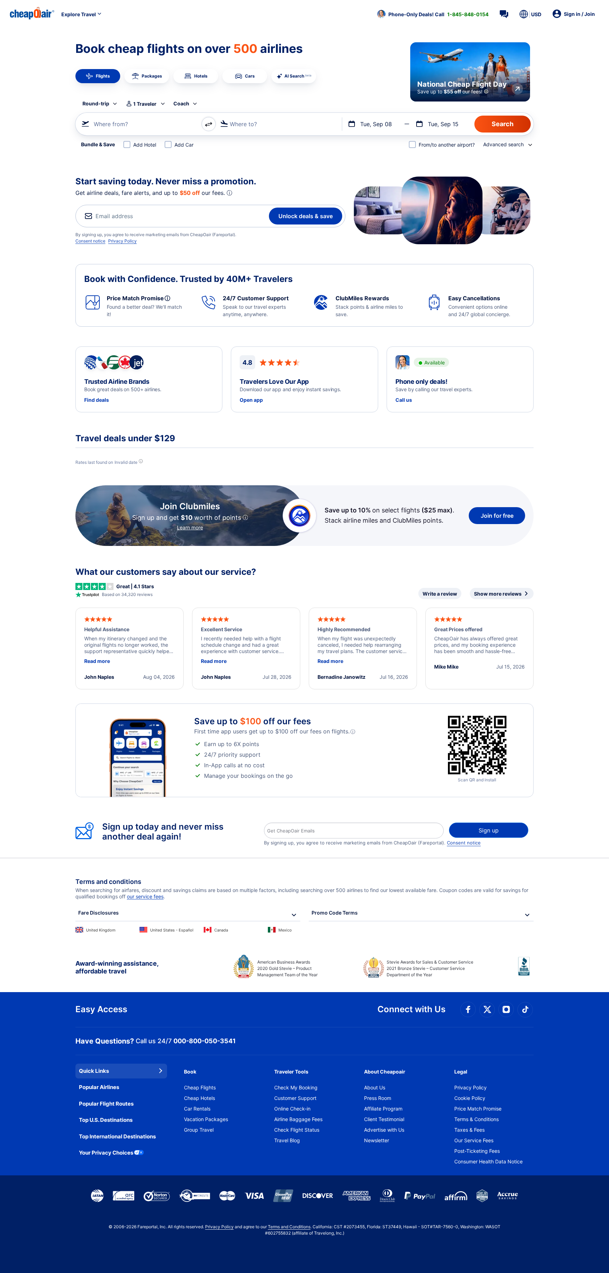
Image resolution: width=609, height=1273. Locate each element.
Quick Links (94, 1071)
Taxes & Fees (469, 1130)
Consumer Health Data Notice (488, 1161)
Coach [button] (181, 103)
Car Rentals (197, 1109)
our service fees (145, 896)
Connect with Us (411, 1009)
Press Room (377, 1098)
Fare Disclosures (98, 913)
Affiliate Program (383, 1109)
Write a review (440, 594)
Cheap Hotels (199, 1098)
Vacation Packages (206, 1119)
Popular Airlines (99, 1087)
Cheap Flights (200, 1087)
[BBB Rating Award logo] (526, 971)
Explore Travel (78, 14)
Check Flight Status (296, 1130)
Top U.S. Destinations (106, 1120)
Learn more (190, 527)
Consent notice (90, 241)
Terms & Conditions (476, 1119)
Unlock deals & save (305, 216)
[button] (433, 14)
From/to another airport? (447, 145)
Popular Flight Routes (106, 1103)
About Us (374, 1087)
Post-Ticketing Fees (477, 1151)
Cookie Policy (469, 1098)
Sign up (489, 830)
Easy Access (101, 1009)
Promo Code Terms (335, 913)
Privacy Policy (122, 241)
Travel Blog (287, 1140)
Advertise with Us (384, 1130)
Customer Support (295, 1098)
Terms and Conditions (289, 1226)
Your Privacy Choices (106, 1152)
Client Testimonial (384, 1119)
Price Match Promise (478, 1109)
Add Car (183, 145)
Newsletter (376, 1140)
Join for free (497, 515)
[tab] (97, 76)
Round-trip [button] (95, 103)
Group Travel (199, 1130)
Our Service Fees (473, 1140)
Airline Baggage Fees (298, 1119)
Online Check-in (292, 1109)
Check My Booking (296, 1087)
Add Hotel (144, 145)
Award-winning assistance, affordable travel (116, 967)
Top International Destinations (117, 1136)
